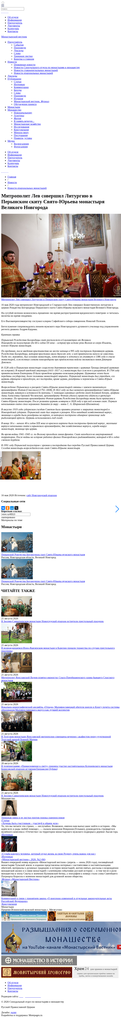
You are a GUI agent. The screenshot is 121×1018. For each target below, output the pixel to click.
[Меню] (2, 5)
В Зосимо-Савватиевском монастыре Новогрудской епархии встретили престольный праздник (52, 621)
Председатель (15, 23)
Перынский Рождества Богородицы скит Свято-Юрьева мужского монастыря (43, 554)
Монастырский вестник (14, 36)
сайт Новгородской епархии (41, 495)
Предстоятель (15, 42)
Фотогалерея (21, 146)
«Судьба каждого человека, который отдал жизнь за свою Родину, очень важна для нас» (48, 853)
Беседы (18, 90)
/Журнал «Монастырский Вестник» (20, 879)
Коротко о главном (24, 59)
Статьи (17, 81)
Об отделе (13, 17)
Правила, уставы (23, 138)
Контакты (13, 31)
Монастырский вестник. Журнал (31, 101)
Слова (17, 53)
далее (13, 1012)
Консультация (21, 129)
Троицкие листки (23, 56)
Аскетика (19, 115)
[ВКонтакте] (3, 508)
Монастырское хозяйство (27, 124)
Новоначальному (23, 112)
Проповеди (20, 47)
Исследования (21, 127)
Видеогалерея (21, 143)
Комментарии (21, 87)
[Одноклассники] (7, 508)
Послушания (21, 135)
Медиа (11, 141)
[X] (16, 508)
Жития (17, 118)
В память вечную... (24, 121)
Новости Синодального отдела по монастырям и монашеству (47, 67)
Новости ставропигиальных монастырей (36, 70)
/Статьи (5, 820)
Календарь (13, 28)
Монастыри (14, 107)
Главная (12, 176)
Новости (12, 61)
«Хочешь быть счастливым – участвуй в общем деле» (30, 823)
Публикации (14, 78)
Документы (14, 25)
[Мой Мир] (12, 508)
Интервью (19, 84)
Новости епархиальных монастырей (33, 73)
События (18, 45)
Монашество (14, 110)
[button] (117, 509)
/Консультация (9, 904)
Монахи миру (21, 132)
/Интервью (7, 834)
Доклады (18, 50)
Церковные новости (24, 64)
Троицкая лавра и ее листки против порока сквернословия (32, 817)
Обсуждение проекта (25, 104)
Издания (18, 98)
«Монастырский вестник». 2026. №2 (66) (23, 859)
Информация (15, 20)
